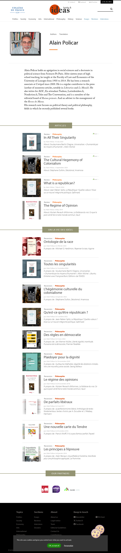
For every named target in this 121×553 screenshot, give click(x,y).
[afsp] (56, 489)
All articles (94, 2)
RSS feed (101, 517)
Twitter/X (72, 2)
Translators (63, 34)
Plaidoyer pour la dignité (62, 357)
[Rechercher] (111, 9)
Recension (48, 238)
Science (79, 19)
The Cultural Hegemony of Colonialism (63, 161)
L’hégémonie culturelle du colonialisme (63, 291)
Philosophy (60, 19)
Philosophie (60, 238)
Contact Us (55, 531)
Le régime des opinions (61, 379)
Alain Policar (50, 142)
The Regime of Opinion (61, 205)
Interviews (104, 19)
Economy (32, 19)
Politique (58, 354)
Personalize (68, 545)
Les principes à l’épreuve (61, 449)
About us (54, 517)
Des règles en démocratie (62, 334)
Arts (39, 19)
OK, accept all (54, 545)
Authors (53, 34)
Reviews (94, 19)
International (49, 19)
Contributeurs (56, 535)
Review (47, 134)
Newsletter (80, 517)
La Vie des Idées (107, 2)
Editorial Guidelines (58, 527)
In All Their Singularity (60, 137)
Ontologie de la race (58, 241)
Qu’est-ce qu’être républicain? (66, 312)
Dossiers (37, 527)
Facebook (83, 2)
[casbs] (45, 489)
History (70, 19)
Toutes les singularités (60, 264)
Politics (15, 19)
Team (53, 524)
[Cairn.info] (71, 489)
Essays (86, 19)
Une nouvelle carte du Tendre (65, 426)
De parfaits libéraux (58, 402)
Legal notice (55, 520)
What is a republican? (59, 183)
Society (23, 19)
